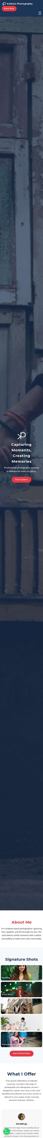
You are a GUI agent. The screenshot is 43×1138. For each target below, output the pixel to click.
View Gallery (21, 480)
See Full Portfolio (21, 1053)
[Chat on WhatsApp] (6, 1131)
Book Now (9, 9)
